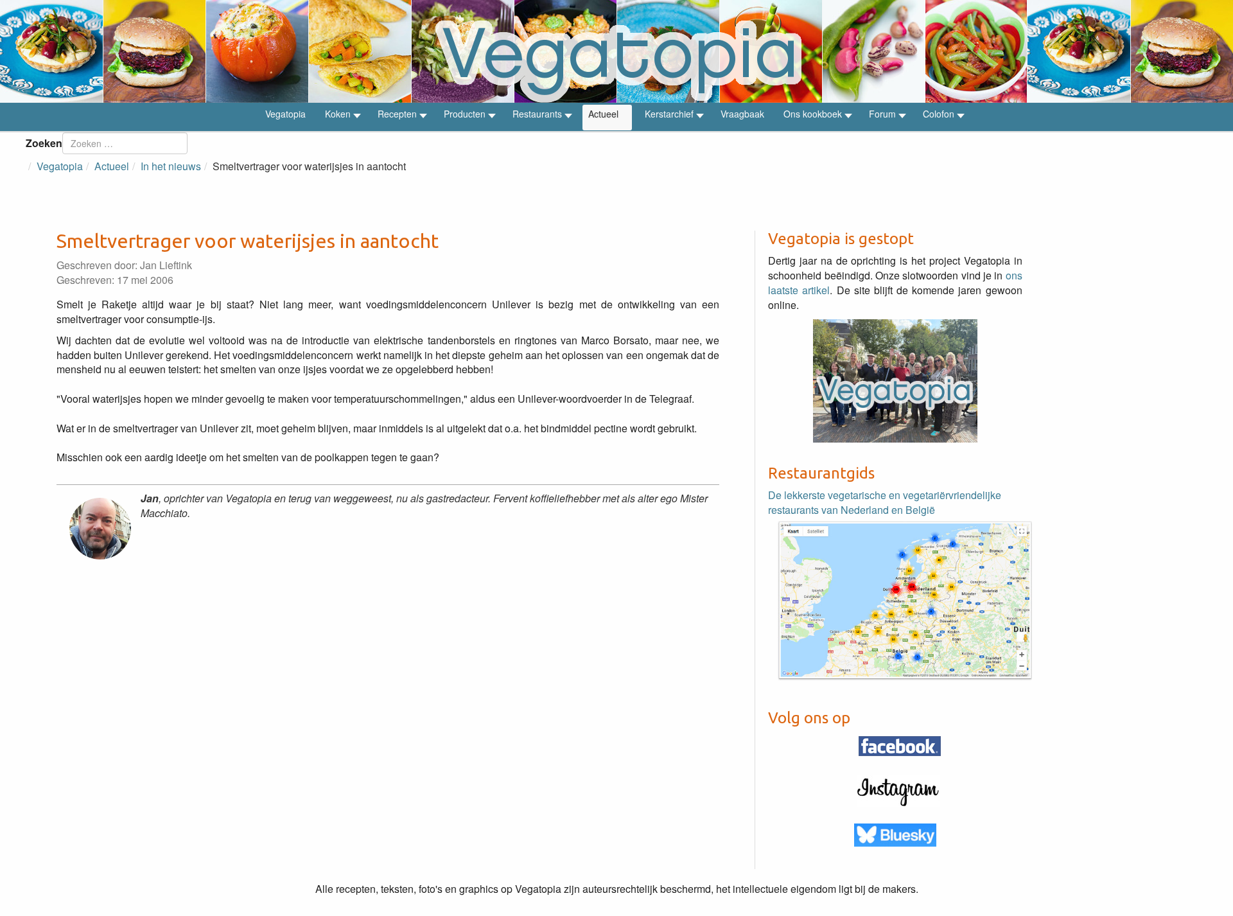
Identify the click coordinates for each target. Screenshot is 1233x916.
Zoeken (44, 143)
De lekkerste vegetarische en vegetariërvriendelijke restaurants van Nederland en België (884, 502)
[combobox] (125, 143)
